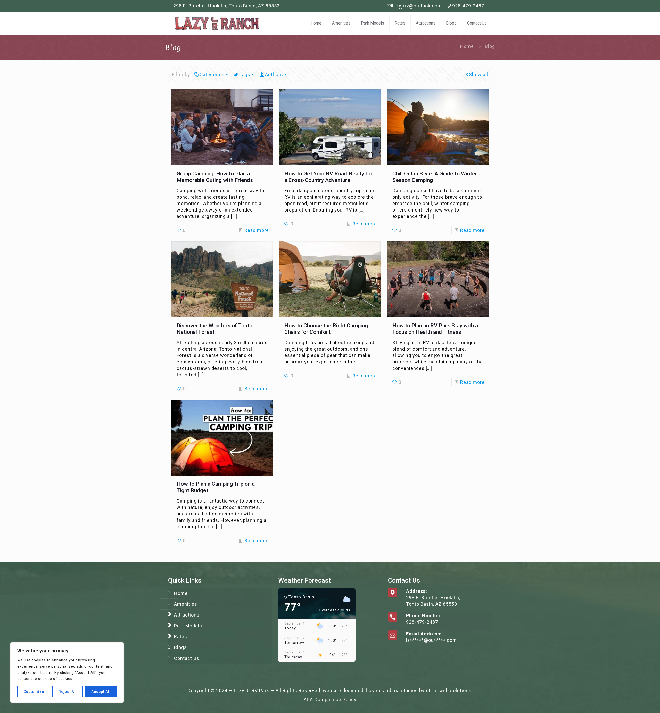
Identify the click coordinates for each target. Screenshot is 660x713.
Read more (256, 230)
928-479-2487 (468, 6)
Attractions (187, 615)
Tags (244, 74)
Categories (212, 74)
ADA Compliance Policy (330, 699)
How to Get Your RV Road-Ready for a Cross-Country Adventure (328, 177)
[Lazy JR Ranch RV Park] (216, 23)
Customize (33, 692)
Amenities (185, 604)
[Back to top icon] (635, 702)
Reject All (68, 692)
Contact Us (186, 658)
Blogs (180, 647)
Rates (180, 636)
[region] (67, 672)
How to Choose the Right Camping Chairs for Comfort (326, 328)
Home (467, 46)
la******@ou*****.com (431, 640)
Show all (478, 74)
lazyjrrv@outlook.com (417, 6)
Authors (274, 74)
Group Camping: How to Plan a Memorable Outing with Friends (215, 177)
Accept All (101, 692)
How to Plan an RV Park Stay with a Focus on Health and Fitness (435, 328)
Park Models (188, 625)
